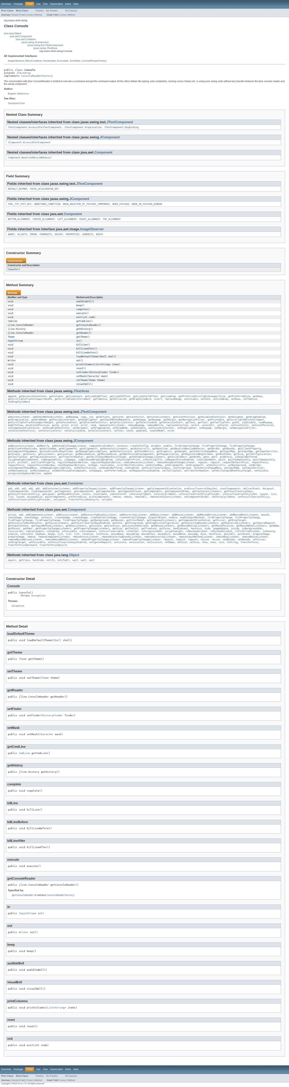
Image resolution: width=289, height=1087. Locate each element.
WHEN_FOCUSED (120, 204)
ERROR (33, 234)
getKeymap (139, 419)
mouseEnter (148, 534)
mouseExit (164, 534)
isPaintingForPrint (127, 459)
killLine (81, 344)
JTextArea (24, 72)
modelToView (15, 425)
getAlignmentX (68, 448)
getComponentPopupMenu (22, 451)
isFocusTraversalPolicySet (240, 494)
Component (103, 152)
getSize (238, 454)
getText (190, 422)
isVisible (26, 534)
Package (18, 4)
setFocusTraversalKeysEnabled (67, 542)
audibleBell (83, 301)
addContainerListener (56, 488)
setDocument (80, 428)
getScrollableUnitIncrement (72, 399)
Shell (103, 356)
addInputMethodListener (48, 417)
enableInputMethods (192, 517)
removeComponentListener (54, 536)
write (171, 430)
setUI (129, 430)
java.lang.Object (12, 33)
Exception (38, 595)
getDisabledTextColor (211, 417)
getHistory (83, 329)
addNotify (43, 446)
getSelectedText (66, 422)
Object (74, 555)
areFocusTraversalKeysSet (200, 488)
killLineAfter (85, 348)
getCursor (219, 520)
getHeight (180, 451)
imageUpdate (220, 528)
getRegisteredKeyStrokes (197, 454)
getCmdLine (83, 321)
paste (55, 425)
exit (79, 317)
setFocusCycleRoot (223, 496)
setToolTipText (171, 470)
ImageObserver (16, 60)
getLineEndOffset (96, 396)
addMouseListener (183, 514)
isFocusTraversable (111, 531)
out (78, 360)
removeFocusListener (86, 536)
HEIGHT (59, 234)
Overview (6, 4)
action (12, 514)
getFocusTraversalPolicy (24, 494)
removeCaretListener (112, 425)
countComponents (230, 488)
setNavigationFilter (242, 428)
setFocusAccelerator (161, 428)
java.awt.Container (26, 39)
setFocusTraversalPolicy (253, 496)
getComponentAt (83, 491)
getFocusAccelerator (62, 419)
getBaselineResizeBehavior (187, 448)
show (204, 542)
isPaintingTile (152, 459)
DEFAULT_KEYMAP (17, 189)
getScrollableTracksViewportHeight (30, 422)
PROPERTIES (72, 234)
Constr (30, 15)
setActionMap (153, 465)
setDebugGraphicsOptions (55, 468)
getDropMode (38, 419)
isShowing (268, 531)
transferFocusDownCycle (83, 499)
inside (235, 528)
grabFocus (226, 457)
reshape (92, 465)
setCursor (259, 539)
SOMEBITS (87, 234)
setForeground (182, 468)
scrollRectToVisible (130, 465)
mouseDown (117, 534)
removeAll (140, 496)
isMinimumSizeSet (221, 531)
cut (91, 417)
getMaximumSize (85, 454)
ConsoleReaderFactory (94, 60)
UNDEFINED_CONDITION (47, 204)
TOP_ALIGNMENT (112, 219)
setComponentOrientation (24, 428)
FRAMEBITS (46, 234)
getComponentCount (129, 491)
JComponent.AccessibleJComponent (29, 142)
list (273, 494)
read (93, 425)
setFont (205, 399)
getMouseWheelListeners (251, 525)
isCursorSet (15, 531)
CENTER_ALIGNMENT (44, 219)
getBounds (229, 448)
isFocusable (69, 531)
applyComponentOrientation (164, 488)
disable (156, 446)
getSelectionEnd (146, 422)
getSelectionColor (121, 422)
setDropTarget (17, 542)
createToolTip (139, 446)
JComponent (110, 137)
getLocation (65, 454)
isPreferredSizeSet (247, 531)
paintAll (229, 534)
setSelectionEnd (74, 430)
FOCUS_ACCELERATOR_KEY (44, 189)
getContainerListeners (206, 491)
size (221, 542)
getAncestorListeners (114, 448)
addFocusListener (67, 514)
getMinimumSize (107, 454)
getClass (24, 560)
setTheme (81, 380)
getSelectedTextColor (93, 422)
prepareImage (261, 534)
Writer (12, 360)
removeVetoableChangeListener (175, 462)
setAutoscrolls (215, 465)
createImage (62, 517)
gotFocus (164, 528)
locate (20, 496)
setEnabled (132, 468)
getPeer (28, 528)
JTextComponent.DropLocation (82, 127)
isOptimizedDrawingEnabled (95, 459)
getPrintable (215, 419)
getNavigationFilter (192, 419)
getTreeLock (148, 528)
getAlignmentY (88, 448)
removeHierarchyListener (160, 536)
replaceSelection (177, 425)
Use (38, 4)
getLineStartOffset (145, 396)
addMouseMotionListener (211, 514)
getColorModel (135, 520)
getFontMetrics (144, 451)
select (195, 425)
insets (86, 494)
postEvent (244, 534)
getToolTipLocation (258, 454)
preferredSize (77, 496)
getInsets (14, 454)
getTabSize (100, 399)
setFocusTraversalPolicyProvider (29, 499)
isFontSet (132, 531)
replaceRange (173, 399)
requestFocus (259, 462)
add (10, 488)
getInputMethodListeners (47, 525)
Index (68, 4)
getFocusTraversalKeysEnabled (90, 523)
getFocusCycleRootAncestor (25, 523)
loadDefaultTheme (87, 356)
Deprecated (56, 4)
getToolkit (132, 528)
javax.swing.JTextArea (45, 48)
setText (118, 430)
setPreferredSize (115, 470)
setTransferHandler (196, 470)
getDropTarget (237, 520)
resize (205, 539)
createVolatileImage (103, 517)
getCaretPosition (184, 417)
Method (38, 15)
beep (79, 305)
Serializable (49, 60)
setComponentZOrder (196, 496)
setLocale (120, 542)
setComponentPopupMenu (22, 468)
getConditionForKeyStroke (56, 451)
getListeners (46, 454)
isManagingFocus (51, 459)
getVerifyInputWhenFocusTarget (106, 457)
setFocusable (37, 542)
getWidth (195, 457)
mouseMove (179, 534)
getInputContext (18, 525)
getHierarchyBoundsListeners (199, 523)
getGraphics (164, 451)
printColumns (84, 364)
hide (207, 528)
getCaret (117, 417)
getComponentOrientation (194, 520)
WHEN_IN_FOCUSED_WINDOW (147, 204)
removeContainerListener (165, 496)
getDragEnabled (255, 417)
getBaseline (160, 448)
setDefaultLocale (85, 468)
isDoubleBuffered (246, 457)
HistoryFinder (99, 372)
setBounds (229, 539)
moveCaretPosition (37, 425)
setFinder (82, 372)
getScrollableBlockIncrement (245, 419)
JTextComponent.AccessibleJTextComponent (35, 127)
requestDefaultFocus (236, 462)
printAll (23, 462)
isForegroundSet (151, 531)
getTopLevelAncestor (43, 457)
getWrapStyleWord (140, 399)
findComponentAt (18, 491)
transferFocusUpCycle (53, 545)
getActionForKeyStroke (22, 448)
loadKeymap (265, 422)
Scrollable (75, 60)
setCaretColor (240, 425)
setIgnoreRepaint (100, 542)
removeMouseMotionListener (25, 539)
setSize (182, 542)
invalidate (100, 494)
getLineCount (74, 396)
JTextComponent (120, 122)
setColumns (191, 399)
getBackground (99, 520)
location (87, 534)
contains (122, 446)
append (12, 396)
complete (81, 309)
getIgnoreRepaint (264, 523)
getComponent (63, 491)
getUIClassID (118, 399)
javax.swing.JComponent (35, 42)
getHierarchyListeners (235, 523)
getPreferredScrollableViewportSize (202, 396)
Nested (15, 15)
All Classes (71, 10)
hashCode (38, 560)
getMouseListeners (162, 525)
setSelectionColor (50, 430)
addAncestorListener (21, 446)
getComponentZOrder (177, 491)
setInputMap (231, 468)
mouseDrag (132, 534)
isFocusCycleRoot (140, 494)
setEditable (137, 428)
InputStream (15, 340)
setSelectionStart (99, 430)
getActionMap (48, 448)
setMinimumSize (39, 470)
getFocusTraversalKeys (238, 491)
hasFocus (196, 528)
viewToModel (157, 430)
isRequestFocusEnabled (179, 459)
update (48, 473)
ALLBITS (22, 234)
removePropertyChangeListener (100, 539)
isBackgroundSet (252, 528)
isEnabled (52, 531)
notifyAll (63, 560)
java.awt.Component (21, 36)
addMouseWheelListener (243, 514)
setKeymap (205, 428)
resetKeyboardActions (71, 465)
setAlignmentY (194, 465)
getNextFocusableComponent (136, 454)
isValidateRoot (206, 459)
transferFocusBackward (22, 545)
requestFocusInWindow (41, 465)
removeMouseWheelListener (61, 539)
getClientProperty (249, 448)
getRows (257, 396)
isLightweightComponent (23, 459)
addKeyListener (159, 514)
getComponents (153, 491)
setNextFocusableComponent (69, 470)
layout (264, 494)
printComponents (99, 496)
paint (221, 459)
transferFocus (249, 542)
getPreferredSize (239, 396)
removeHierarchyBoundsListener (121, 536)
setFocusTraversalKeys (155, 468)
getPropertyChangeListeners (53, 528)
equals (12, 560)
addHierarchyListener (133, 514)
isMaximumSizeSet (196, 531)
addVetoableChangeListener (69, 446)
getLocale (95, 525)
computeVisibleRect (101, 446)
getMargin (169, 419)
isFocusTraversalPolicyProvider (199, 494)
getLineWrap (168, 396)
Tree (45, 4)
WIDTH (99, 234)
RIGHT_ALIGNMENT (89, 219)
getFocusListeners (56, 523)
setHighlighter (186, 428)
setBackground (237, 465)
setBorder (255, 465)
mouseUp (193, 534)
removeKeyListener (227, 536)
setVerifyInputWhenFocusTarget (231, 470)
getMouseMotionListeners (193, 525)
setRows (235, 399)
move (203, 534)
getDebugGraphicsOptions (91, 451)
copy (83, 417)
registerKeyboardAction (72, 462)
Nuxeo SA (22, 1083)
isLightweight (174, 531)
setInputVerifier (253, 468)
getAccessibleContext (32, 396)
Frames (40, 10)
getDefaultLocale (121, 451)
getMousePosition (68, 494)
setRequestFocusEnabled (144, 470)
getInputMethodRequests (115, 419)
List (97, 364)
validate (106, 499)
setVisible (261, 470)
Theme (11, 337)
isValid (12, 534)
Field (22, 15)
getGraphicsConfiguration (162, 523)
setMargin (220, 428)
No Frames (52, 10)
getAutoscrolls (140, 448)
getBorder (213, 448)
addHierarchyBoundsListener (99, 514)
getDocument (235, 417)
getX (206, 457)
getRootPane (223, 454)
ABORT (11, 234)
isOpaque (69, 459)
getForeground (134, 523)
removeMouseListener (255, 536)
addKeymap (72, 417)
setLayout (59, 499)
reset (79, 368)
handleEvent (180, 528)
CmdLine (12, 321)
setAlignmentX (174, 465)
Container (75, 483)
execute (81, 313)
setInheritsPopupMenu (207, 468)
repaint (202, 462)
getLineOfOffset (120, 396)
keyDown (40, 534)
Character (93, 376)
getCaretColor (135, 417)
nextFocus (215, 534)
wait (75, 560)
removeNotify (155, 425)
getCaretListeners (158, 417)
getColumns (56, 396)
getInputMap (227, 451)
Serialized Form (16, 103)
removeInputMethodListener (196, 536)
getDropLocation (18, 419)
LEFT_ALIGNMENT (67, 219)
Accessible (62, 60)
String (105, 364)
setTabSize (250, 399)
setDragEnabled (100, 428)
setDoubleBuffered (110, 468)
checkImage (15, 517)
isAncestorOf (118, 494)
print (65, 425)
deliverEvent (251, 488)
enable (167, 446)
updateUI (141, 430)
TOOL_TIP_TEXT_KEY (19, 204)
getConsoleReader (87, 325)
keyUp (51, 534)
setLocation (136, 542)
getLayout (48, 494)
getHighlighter (87, 419)
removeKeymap (136, 425)
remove (116, 496)
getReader (82, 333)
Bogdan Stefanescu (18, 93)
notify (50, 560)
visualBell (83, 384)
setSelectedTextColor (21, 430)
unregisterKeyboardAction (24, 473)
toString (232, 542)
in (77, 340)
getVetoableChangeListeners (147, 457)
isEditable (249, 422)
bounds (265, 514)
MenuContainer (33, 60)
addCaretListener (19, 417)
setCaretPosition (262, 425)
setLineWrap (220, 399)
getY (214, 457)
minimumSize (34, 496)
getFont (117, 523)
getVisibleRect (177, 457)
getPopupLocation (167, 454)
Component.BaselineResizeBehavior (30, 157)
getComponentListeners (161, 520)
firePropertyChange (186, 446)
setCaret (222, 425)
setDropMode (120, 428)
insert (158, 399)
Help (75, 4)
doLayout (267, 488)
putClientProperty (43, 462)
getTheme (81, 337)
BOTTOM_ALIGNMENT (19, 219)
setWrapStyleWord (19, 401)
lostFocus (102, 534)
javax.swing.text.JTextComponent (45, 45)
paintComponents (55, 496)
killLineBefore (86, 352)
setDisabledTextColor (56, 428)
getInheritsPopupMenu (203, 451)
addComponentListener (39, 514)
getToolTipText (219, 422)
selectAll (208, 425)
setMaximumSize (17, 470)
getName (274, 525)
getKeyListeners (76, 525)
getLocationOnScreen (135, 525)
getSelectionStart (171, 422)
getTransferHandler (71, 457)
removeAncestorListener (138, 462)
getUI (235, 422)
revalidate (107, 465)
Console (12, 269)
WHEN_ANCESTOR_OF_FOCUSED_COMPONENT (86, 204)
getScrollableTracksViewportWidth (30, 399)
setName (169, 542)
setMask (81, 376)
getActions (103, 417)
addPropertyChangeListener (90, 488)
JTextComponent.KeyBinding (121, 127)
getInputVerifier (267, 451)
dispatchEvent (157, 517)
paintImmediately (239, 459)
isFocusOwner (87, 531)
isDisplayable (35, 531)
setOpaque (95, 470)
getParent (14, 528)
